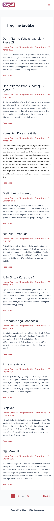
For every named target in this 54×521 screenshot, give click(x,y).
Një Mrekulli (11, 451)
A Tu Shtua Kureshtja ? (19, 277)
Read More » (8, 75)
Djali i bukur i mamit (17, 193)
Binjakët (8, 408)
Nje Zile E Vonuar (15, 234)
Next (46, 496)
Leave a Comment (10, 47)
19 (28, 496)
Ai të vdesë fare (14, 364)
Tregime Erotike (26, 47)
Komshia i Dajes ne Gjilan (20, 133)
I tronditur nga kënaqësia (20, 321)
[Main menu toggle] (48, 5)
